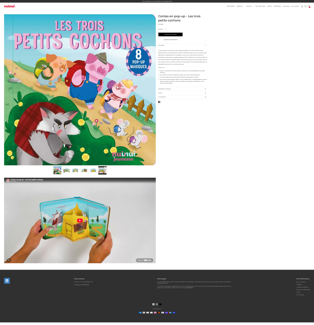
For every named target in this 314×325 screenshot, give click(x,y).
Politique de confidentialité (303, 289)
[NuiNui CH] (9, 6)
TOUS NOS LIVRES (260, 6)
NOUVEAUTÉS (231, 6)
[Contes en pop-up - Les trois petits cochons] (57, 170)
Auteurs (160, 93)
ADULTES (248, 6)
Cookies (298, 292)
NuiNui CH (158, 308)
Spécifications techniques (164, 89)
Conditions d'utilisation (302, 287)
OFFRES (269, 6)
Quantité (160, 29)
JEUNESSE (239, 6)
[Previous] (8, 89)
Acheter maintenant (170, 39)
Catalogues (299, 284)
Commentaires (162, 97)
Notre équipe (286, 6)
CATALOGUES (277, 6)
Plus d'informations (302, 279)
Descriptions (161, 45)
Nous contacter (295, 6)
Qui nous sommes (301, 282)
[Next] (151, 89)
